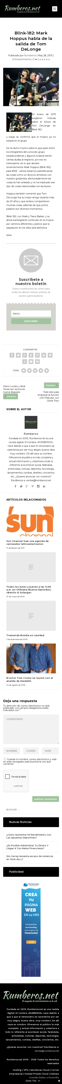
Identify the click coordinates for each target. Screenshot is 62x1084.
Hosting (17, 1070)
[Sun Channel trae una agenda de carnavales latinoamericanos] (31, 521)
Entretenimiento (21, 59)
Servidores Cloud (39, 1070)
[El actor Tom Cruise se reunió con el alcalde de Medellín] (31, 659)
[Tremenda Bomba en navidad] (31, 616)
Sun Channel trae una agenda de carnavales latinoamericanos (27, 542)
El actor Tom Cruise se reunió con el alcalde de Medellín (29, 679)
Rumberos (30, 55)
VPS (26, 1070)
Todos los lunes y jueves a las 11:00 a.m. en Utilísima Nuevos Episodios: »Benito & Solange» (29, 589)
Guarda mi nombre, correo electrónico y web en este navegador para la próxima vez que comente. (30, 761)
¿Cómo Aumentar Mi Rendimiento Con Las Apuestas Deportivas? (28, 836)
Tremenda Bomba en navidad (25, 635)
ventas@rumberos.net (47, 1051)
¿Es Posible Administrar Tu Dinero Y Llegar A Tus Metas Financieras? (27, 847)
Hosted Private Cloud (36, 1073)
